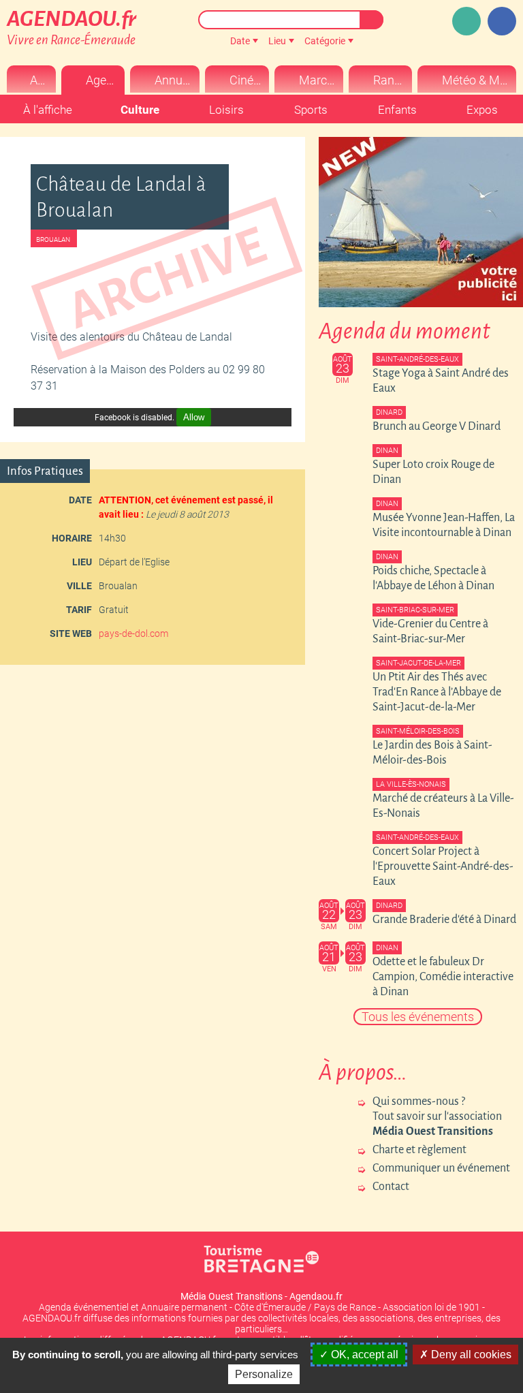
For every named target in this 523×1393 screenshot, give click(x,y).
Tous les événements (418, 1016)
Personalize (264, 1374)
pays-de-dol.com (133, 633)
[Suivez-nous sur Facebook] (502, 21)
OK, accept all (363, 1354)
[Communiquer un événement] (466, 21)
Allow (193, 417)
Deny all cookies (469, 1354)
